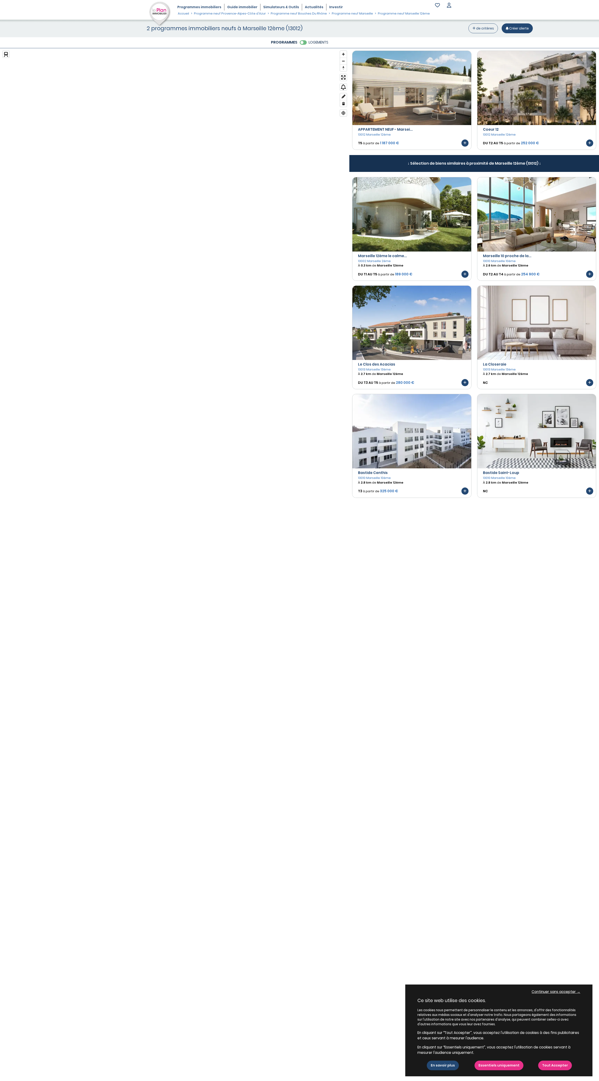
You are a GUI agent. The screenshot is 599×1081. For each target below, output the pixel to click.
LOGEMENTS (318, 42)
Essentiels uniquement (498, 1065)
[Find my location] (343, 113)
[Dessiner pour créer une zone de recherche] (343, 96)
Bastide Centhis (373, 472)
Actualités (314, 7)
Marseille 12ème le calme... (382, 255)
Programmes (199, 7)
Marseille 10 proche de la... (507, 255)
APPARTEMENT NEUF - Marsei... (385, 129)
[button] (449, 6)
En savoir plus (443, 1065)
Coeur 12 (491, 129)
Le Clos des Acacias (376, 364)
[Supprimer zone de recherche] (343, 103)
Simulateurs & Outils (281, 7)
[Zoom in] (343, 54)
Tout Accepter (555, 1065)
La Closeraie (494, 364)
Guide (242, 7)
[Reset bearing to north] (343, 67)
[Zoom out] (343, 61)
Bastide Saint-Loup (501, 472)
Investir (336, 7)
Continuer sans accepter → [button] (556, 991)
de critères (484, 28)
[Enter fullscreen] (343, 77)
